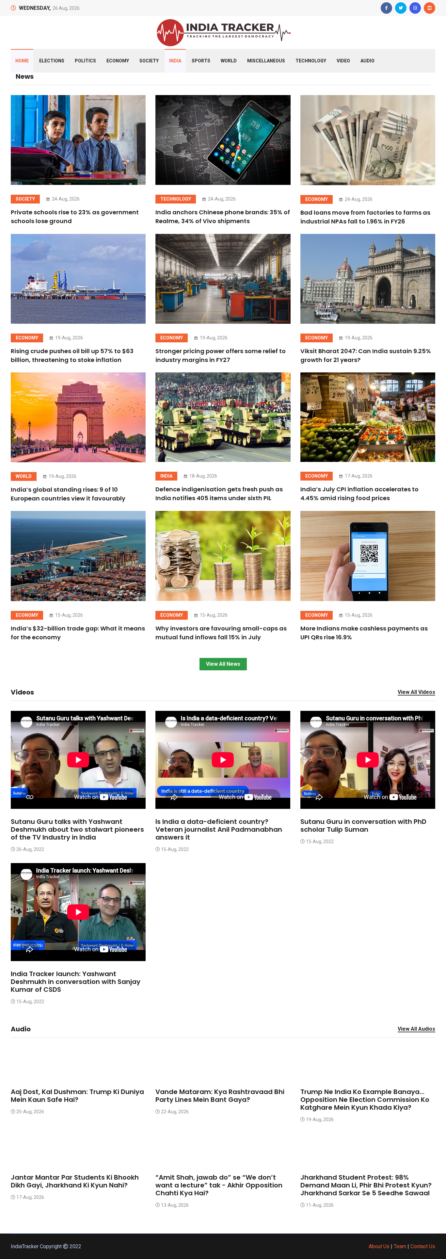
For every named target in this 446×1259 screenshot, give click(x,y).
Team (400, 1246)
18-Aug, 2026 (202, 476)
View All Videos (416, 692)
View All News (223, 664)
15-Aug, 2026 (68, 615)
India (175, 60)
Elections (51, 60)
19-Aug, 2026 (68, 337)
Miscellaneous (266, 60)
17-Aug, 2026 (358, 476)
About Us (379, 1246)
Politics (85, 60)
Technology (310, 60)
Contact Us (422, 1246)
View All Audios (416, 1029)
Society (149, 60)
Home (22, 60)
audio (367, 60)
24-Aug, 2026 (65, 199)
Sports (201, 60)
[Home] (223, 32)
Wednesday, (35, 8)
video (343, 60)
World (229, 60)
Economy (117, 60)
